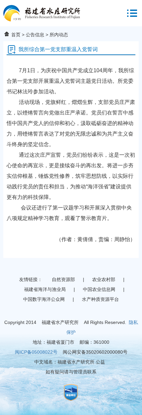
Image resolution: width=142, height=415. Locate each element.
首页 (15, 34)
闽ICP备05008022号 (36, 352)
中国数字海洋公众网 (44, 299)
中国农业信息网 (99, 289)
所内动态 (59, 34)
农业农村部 (103, 279)
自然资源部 (63, 279)
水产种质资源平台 (100, 299)
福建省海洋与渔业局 (45, 289)
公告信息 (35, 34)
